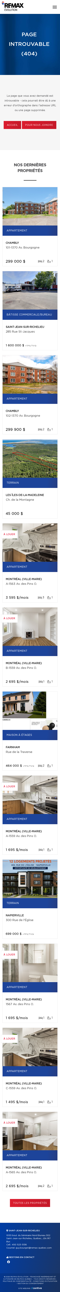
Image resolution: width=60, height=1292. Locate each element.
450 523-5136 (19, 1245)
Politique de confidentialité (17, 1281)
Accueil (12, 125)
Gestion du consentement (30, 1283)
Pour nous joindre (39, 125)
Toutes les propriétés (30, 1203)
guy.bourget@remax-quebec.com (34, 1248)
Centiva (37, 1288)
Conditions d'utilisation (45, 1281)
